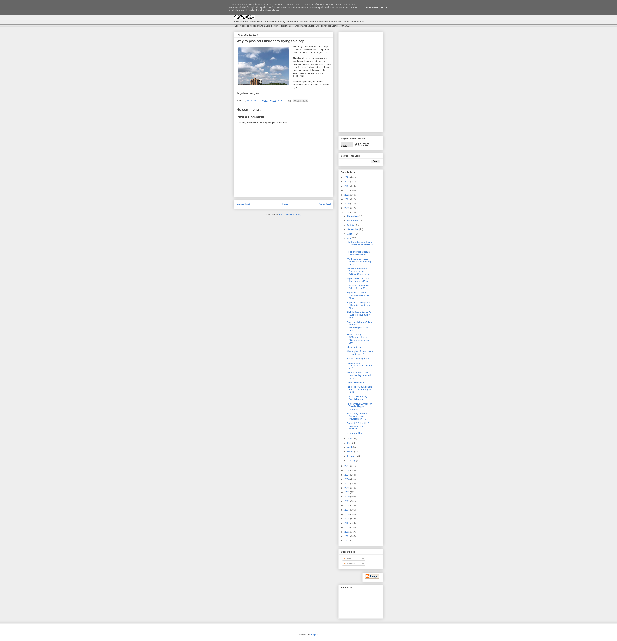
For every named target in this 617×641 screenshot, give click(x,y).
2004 (347, 523)
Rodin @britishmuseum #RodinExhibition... (358, 253)
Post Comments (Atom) (290, 214)
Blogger (314, 634)
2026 (347, 177)
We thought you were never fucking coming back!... (359, 262)
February (352, 456)
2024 (347, 186)
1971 (347, 540)
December (352, 216)
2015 (347, 474)
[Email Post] (288, 100)
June (350, 438)
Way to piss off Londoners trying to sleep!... (360, 352)
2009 (347, 501)
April (349, 447)
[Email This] (294, 100)
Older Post (325, 204)
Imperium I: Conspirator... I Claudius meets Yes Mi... (359, 305)
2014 (347, 479)
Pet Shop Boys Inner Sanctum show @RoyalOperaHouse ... (360, 271)
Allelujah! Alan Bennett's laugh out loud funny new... (359, 315)
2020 (347, 203)
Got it (385, 7)
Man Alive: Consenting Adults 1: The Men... (358, 287)
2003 (347, 527)
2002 (347, 532)
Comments (351, 563)
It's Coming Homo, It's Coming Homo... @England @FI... (358, 416)
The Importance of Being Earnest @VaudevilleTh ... (360, 245)
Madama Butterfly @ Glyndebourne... (357, 397)
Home (284, 204)
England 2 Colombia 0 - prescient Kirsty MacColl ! (359, 426)
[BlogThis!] (297, 100)
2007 (347, 510)
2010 (347, 496)
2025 (347, 181)
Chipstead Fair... (355, 347)
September (353, 229)
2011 (347, 492)
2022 (347, 195)
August (351, 233)
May (349, 443)
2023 (347, 190)
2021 (347, 199)
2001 (347, 536)
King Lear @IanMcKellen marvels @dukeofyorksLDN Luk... (359, 326)
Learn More (371, 7)
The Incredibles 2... (356, 382)
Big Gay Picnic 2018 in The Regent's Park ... (359, 279)
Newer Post (243, 204)
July (349, 238)
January (351, 460)
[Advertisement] (360, 81)
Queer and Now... (355, 433)
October (351, 225)
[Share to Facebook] (303, 100)
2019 (347, 208)
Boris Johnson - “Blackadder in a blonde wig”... (360, 366)
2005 (347, 518)
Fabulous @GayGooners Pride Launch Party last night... (360, 390)
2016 (347, 470)
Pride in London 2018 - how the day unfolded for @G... (359, 375)
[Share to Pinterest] (306, 100)
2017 (347, 466)
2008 (347, 505)
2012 (347, 488)
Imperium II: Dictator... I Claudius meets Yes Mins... (358, 295)
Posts (348, 558)
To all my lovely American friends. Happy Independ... (359, 406)
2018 (347, 212)
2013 (347, 483)
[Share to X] (300, 100)
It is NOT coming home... (359, 358)
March (350, 451)
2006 (347, 514)
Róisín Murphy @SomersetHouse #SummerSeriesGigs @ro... (358, 338)
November (352, 220)
